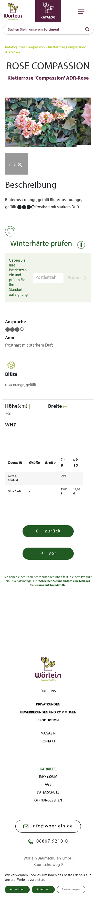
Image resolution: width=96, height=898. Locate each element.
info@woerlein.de (52, 826)
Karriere (48, 769)
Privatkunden (48, 704)
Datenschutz (48, 793)
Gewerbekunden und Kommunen (48, 712)
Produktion (48, 720)
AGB (48, 785)
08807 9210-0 (52, 841)
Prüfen (74, 277)
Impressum (48, 777)
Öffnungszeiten (48, 801)
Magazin (48, 733)
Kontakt (48, 741)
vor (53, 553)
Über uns (48, 691)
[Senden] (87, 30)
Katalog (11, 47)
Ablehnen (43, 889)
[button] (15, 164)
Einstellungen (71, 889)
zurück (53, 531)
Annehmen (17, 889)
